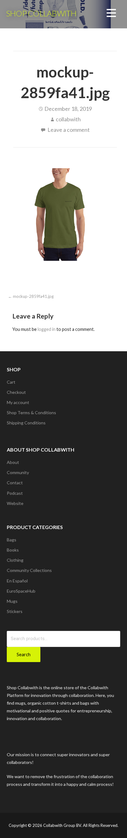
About (13, 462)
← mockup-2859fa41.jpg (31, 296)
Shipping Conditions (26, 422)
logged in (46, 329)
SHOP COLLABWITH (41, 13)
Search (24, 654)
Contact (15, 482)
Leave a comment (68, 129)
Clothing (15, 560)
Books (13, 549)
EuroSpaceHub (21, 591)
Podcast (15, 493)
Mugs (12, 601)
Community (18, 472)
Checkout (16, 392)
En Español (17, 580)
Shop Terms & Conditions (31, 412)
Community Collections (29, 570)
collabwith (68, 119)
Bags (11, 539)
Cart (11, 382)
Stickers (15, 611)
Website (15, 503)
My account (18, 402)
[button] (111, 14)
